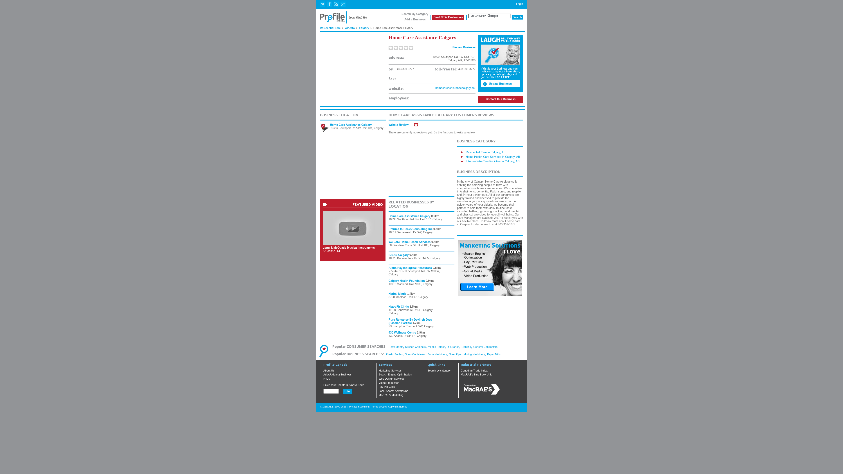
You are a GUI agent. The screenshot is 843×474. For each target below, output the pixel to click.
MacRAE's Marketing (391, 395)
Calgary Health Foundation (407, 280)
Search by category (438, 370)
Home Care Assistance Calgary (351, 124)
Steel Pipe (455, 354)
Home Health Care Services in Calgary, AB (493, 156)
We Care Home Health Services (410, 242)
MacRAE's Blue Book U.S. (476, 374)
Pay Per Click (387, 386)
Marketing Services (390, 370)
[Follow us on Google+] (343, 4)
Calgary (364, 28)
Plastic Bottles (394, 354)
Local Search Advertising (393, 391)
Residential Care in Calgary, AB (486, 152)
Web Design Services (391, 378)
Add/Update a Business (337, 374)
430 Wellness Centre (402, 332)
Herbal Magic (397, 293)
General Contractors (485, 346)
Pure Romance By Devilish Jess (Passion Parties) (410, 321)
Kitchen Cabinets (415, 346)
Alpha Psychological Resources (410, 267)
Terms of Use (378, 406)
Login (519, 3)
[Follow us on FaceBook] (330, 4)
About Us (328, 370)
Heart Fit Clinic (399, 306)
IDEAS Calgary (399, 255)
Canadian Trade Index (474, 370)
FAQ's (326, 378)
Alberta (350, 28)
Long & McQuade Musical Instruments (349, 247)
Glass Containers (415, 354)
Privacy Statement (359, 406)
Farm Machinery (437, 354)
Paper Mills (494, 354)
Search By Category (415, 14)
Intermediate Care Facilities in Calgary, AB (493, 161)
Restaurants (396, 346)
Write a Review (399, 124)
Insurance (453, 346)
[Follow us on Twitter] (323, 4)
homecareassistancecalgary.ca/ (455, 88)
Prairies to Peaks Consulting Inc (410, 229)
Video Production (389, 382)
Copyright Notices (397, 406)
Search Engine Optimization (395, 374)
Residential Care (330, 27)
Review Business (464, 47)
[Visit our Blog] (336, 4)
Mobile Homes (436, 346)
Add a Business (415, 19)
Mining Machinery (474, 354)
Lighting (466, 346)
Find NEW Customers (448, 17)
